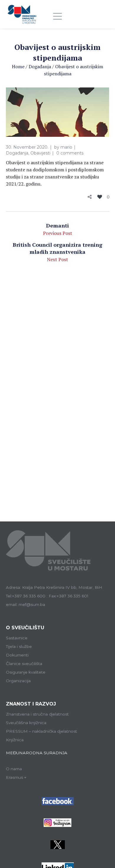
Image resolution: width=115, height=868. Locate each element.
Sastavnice (16, 637)
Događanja (40, 66)
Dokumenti (17, 655)
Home (18, 66)
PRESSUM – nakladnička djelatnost (41, 731)
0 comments (69, 153)
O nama (14, 768)
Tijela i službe (19, 646)
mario (66, 147)
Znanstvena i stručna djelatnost (37, 714)
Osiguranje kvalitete (25, 672)
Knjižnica (15, 739)
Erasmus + (16, 777)
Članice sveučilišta (24, 663)
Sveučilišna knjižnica (26, 722)
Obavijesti (40, 153)
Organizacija (18, 680)
